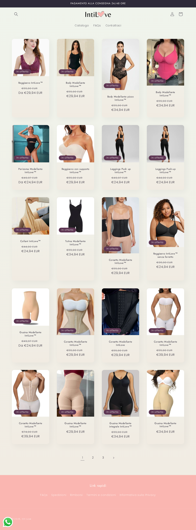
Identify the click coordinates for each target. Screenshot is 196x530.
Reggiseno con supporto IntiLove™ (75, 171)
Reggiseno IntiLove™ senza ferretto (165, 255)
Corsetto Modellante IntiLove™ (120, 261)
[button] (16, 14)
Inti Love (26, 518)
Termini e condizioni (101, 495)
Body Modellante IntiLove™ (75, 84)
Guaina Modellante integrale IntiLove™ (120, 425)
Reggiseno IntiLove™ (30, 83)
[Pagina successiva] (113, 458)
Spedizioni (58, 495)
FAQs (43, 495)
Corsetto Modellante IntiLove (120, 343)
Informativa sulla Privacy (138, 495)
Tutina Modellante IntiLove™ (75, 243)
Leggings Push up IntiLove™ (120, 171)
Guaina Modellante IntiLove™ (30, 334)
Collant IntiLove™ (30, 241)
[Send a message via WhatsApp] (8, 522)
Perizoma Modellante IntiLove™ (30, 171)
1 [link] (82, 457)
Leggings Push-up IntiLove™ (165, 171)
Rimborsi (76, 495)
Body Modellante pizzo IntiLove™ (120, 98)
